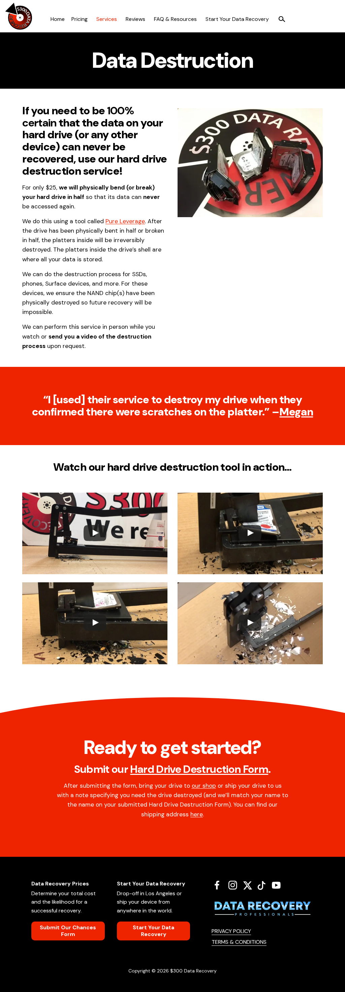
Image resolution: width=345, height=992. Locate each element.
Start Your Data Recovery (237, 19)
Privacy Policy (231, 931)
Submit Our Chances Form (68, 931)
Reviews (135, 19)
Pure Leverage (125, 221)
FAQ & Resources (175, 19)
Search (281, 19)
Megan (296, 412)
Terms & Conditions (239, 941)
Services (106, 19)
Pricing (79, 19)
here (196, 814)
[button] (94, 533)
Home (58, 19)
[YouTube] (279, 885)
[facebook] (219, 885)
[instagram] (235, 885)
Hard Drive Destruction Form (199, 769)
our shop (204, 785)
